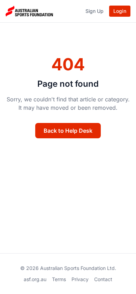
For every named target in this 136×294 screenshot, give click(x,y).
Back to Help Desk (68, 130)
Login (119, 11)
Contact (103, 279)
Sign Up (94, 11)
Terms (59, 279)
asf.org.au (35, 279)
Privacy (80, 279)
